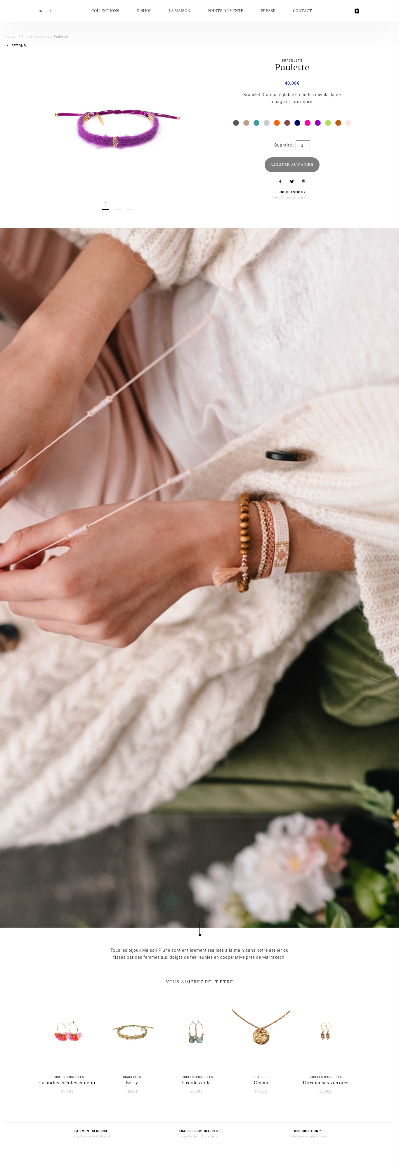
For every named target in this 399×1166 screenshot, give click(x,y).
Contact (302, 11)
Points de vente (226, 11)
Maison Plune (44, 11)
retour (18, 45)
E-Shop (144, 11)
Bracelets (42, 36)
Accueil (11, 36)
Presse (268, 11)
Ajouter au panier (292, 164)
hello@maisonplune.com (292, 198)
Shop (25, 36)
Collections (105, 11)
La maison (179, 11)
